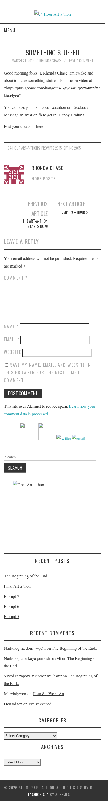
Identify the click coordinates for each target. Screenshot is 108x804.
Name (11, 326)
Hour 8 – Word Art (48, 693)
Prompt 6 (11, 606)
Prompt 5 (11, 616)
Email (11, 339)
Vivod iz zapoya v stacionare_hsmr (33, 675)
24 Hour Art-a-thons (24, 148)
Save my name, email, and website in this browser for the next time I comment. (47, 373)
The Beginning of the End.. (26, 576)
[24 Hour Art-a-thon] (52, 14)
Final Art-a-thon (17, 586)
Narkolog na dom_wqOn (25, 648)
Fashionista (38, 794)
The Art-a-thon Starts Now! (35, 223)
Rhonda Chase (50, 60)
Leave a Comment (80, 60)
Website (12, 352)
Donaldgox (13, 703)
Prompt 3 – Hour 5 (72, 212)
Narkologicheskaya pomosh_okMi (32, 658)
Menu (9, 30)
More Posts (43, 178)
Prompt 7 (11, 596)
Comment (16, 278)
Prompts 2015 (51, 148)
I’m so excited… (42, 703)
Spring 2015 (72, 148)
